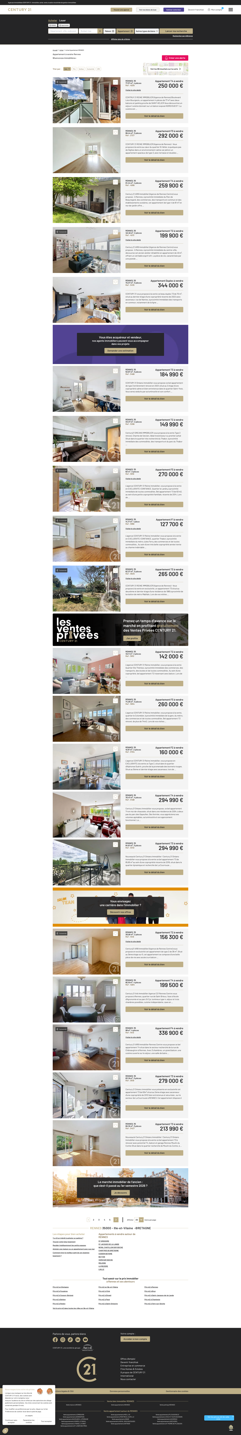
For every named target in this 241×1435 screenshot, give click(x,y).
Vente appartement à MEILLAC (120, 1414)
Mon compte (216, 9)
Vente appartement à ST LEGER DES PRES (74, 1426)
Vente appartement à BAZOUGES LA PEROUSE (73, 1419)
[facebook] (55, 1339)
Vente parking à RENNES (167, 1405)
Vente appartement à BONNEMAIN (73, 1417)
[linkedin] (77, 1339)
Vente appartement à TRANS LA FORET (73, 1423)
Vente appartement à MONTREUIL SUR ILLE (120, 1417)
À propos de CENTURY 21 (132, 1372)
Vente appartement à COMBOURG (73, 1414)
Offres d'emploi (127, 1358)
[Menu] (231, 9)
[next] (115, 1219)
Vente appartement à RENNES (120, 1405)
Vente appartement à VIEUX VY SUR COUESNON (167, 1417)
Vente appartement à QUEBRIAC (167, 1419)
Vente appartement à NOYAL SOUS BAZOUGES (120, 1421)
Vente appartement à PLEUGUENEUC (167, 1414)
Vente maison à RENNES (73, 1405)
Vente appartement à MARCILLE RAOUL (73, 1421)
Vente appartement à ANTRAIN (120, 1423)
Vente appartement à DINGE (120, 1419)
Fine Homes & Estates (131, 1369)
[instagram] (62, 1339)
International (126, 1375)
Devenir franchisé (196, 9)
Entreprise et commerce (132, 1365)
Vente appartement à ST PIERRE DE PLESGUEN (167, 1423)
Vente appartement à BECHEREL (167, 1421)
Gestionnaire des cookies (177, 1391)
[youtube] (85, 1339)
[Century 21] (20, 10)
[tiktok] (70, 1339)
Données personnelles (120, 1391)
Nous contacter (128, 1379)
